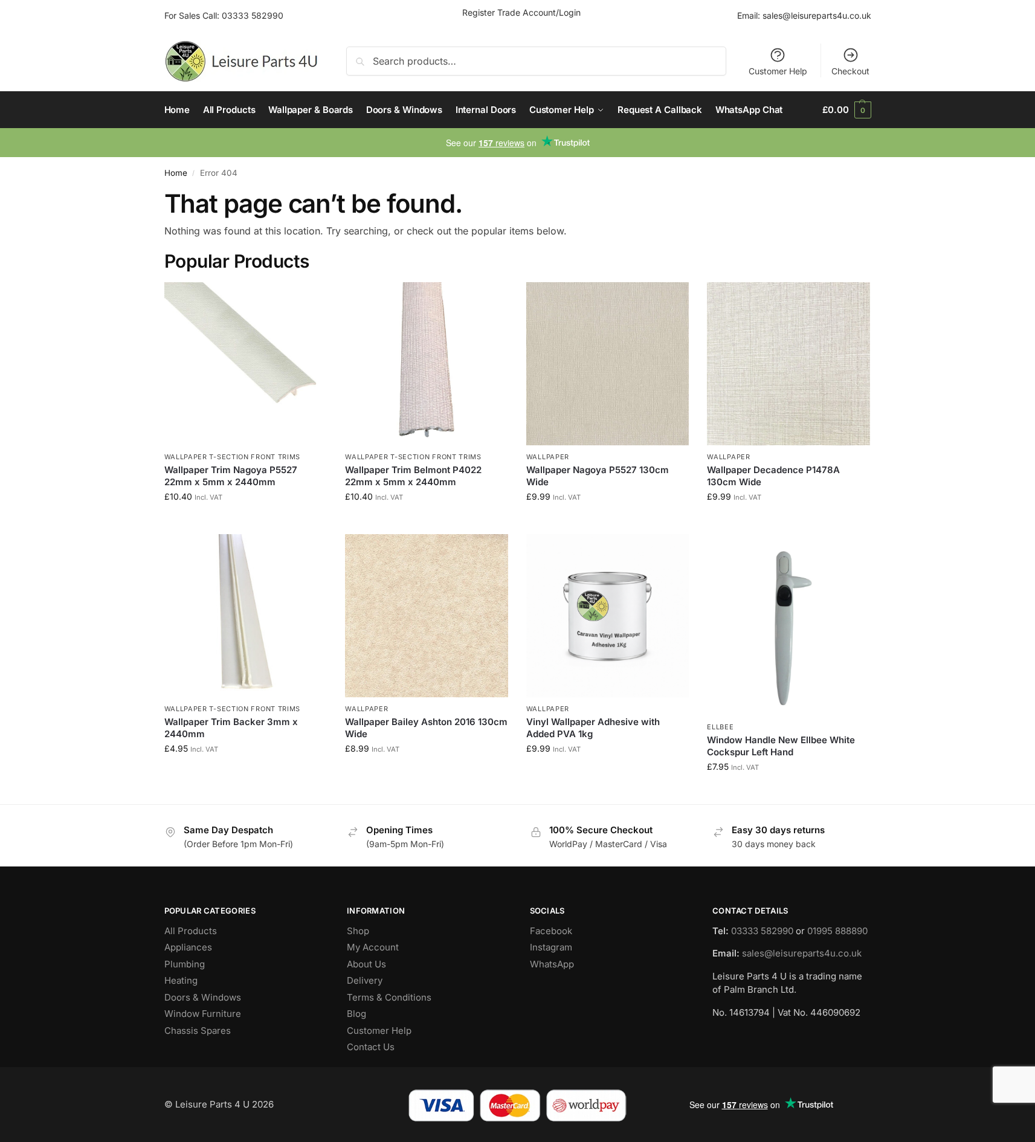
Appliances (188, 947)
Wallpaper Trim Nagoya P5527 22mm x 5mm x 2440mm (230, 476)
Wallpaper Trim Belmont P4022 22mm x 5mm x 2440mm (413, 476)
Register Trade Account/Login (521, 12)
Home (175, 173)
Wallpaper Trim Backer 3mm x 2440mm (231, 728)
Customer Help (778, 71)
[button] (846, 110)
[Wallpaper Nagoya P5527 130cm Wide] (607, 363)
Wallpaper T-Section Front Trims (232, 457)
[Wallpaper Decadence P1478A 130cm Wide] (788, 363)
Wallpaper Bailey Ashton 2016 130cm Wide (426, 728)
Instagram (551, 947)
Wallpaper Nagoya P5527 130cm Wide (597, 476)
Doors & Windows (202, 997)
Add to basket (245, 522)
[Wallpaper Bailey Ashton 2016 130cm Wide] (426, 615)
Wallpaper (547, 457)
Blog (356, 1013)
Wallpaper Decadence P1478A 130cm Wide (773, 476)
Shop (358, 931)
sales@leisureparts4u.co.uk (817, 15)
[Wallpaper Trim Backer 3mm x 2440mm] (245, 615)
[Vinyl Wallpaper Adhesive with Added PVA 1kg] (607, 615)
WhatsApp (552, 964)
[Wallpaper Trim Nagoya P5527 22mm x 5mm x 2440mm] (245, 363)
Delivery (364, 980)
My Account (373, 947)
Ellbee (720, 727)
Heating (181, 980)
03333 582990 (252, 15)
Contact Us (371, 1047)
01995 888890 (837, 931)
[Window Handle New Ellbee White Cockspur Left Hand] (788, 624)
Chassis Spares (197, 1030)
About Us (366, 964)
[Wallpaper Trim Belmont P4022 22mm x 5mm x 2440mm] (426, 363)
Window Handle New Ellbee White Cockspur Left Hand (781, 746)
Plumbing (184, 964)
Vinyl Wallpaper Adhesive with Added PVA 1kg (593, 728)
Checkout (850, 71)
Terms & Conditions (389, 997)
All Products (190, 931)
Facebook (551, 931)
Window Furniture (202, 1013)
